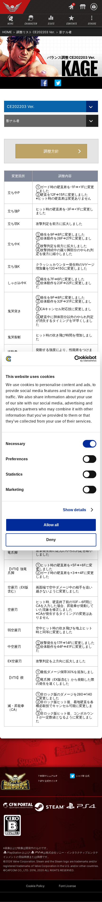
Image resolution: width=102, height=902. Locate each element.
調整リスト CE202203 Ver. (35, 32)
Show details (74, 510)
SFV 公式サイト (47, 781)
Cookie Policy (35, 886)
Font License (67, 886)
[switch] (89, 459)
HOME (7, 32)
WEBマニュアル (47, 776)
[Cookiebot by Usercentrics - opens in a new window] (75, 358)
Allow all (51, 525)
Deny (51, 540)
